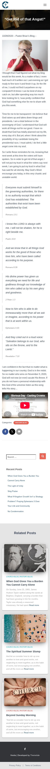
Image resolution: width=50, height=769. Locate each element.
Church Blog (12, 577)
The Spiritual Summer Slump (23, 651)
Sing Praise (13, 491)
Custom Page (25, 749)
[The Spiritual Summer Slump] (25, 628)
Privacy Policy (15, 765)
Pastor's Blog (21, 422)
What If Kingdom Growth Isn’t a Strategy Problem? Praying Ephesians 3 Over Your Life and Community (25, 501)
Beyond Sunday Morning (21, 715)
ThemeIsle (35, 755)
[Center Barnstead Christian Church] (6, 4)
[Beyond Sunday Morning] (25, 692)
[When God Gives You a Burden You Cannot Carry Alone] (25, 558)
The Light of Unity (15, 486)
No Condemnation (16, 511)
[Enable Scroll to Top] (44, 763)
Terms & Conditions (33, 765)
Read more (34, 605)
